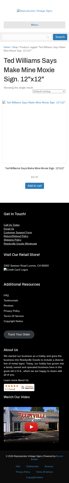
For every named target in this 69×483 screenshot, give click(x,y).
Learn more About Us (16, 380)
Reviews (8, 305)
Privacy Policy (12, 310)
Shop (15, 47)
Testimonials (11, 300)
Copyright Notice (13, 321)
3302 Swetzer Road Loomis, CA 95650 (26, 265)
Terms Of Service (14, 316)
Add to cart (35, 185)
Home (7, 47)
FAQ (6, 295)
